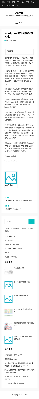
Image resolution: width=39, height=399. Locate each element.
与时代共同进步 (10, 236)
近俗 (32, 2)
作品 (3, 6)
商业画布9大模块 (10, 257)
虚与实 (6, 253)
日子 (3, 2)
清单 (18, 2)
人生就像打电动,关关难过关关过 (15, 249)
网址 (13, 6)
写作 (27, 2)
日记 (23, 2)
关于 (18, 6)
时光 (8, 2)
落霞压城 (7, 359)
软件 (8, 6)
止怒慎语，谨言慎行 (11, 245)
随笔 (13, 2)
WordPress (14, 161)
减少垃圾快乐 (9, 240)
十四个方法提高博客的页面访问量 (16, 377)
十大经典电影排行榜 (11, 383)
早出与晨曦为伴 (10, 355)
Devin (19, 13)
